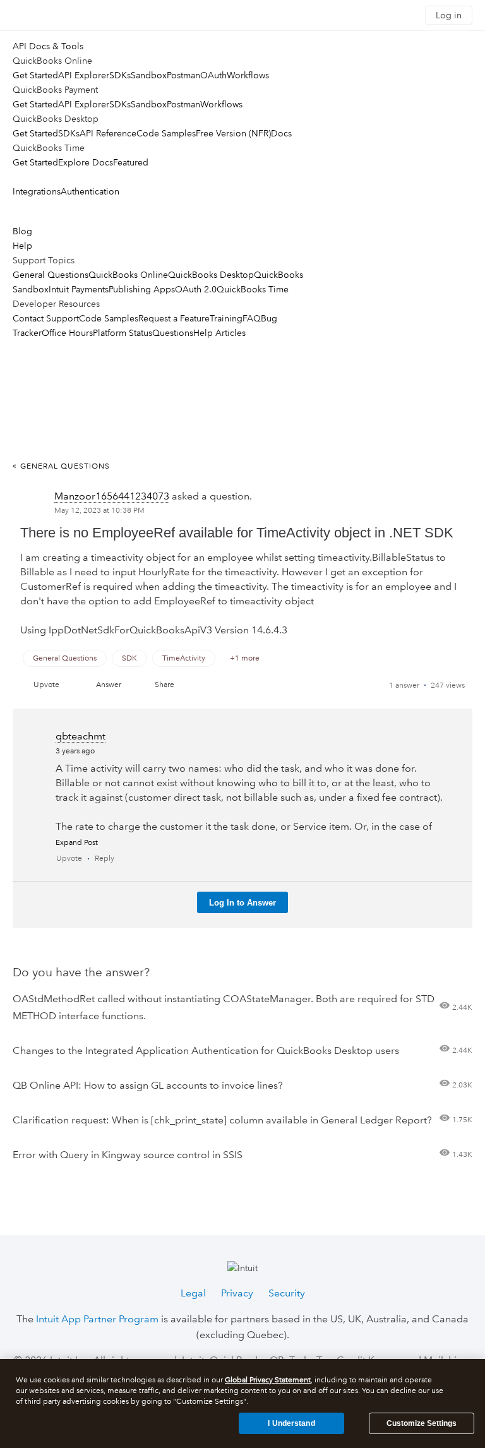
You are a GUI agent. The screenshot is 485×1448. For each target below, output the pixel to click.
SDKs (120, 75)
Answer (108, 685)
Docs (281, 133)
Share (164, 685)
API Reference (108, 133)
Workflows (248, 75)
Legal (193, 1293)
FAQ (251, 318)
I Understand (291, 1423)
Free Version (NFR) (233, 133)
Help (22, 245)
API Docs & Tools (48, 46)
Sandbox (149, 75)
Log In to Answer (242, 902)
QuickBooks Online (128, 274)
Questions (172, 332)
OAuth (213, 75)
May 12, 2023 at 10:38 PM (99, 510)
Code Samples (166, 133)
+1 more (245, 658)
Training (226, 318)
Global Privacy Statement (268, 1380)
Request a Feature (174, 318)
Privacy (237, 1293)
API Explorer (83, 75)
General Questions (50, 274)
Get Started (35, 75)
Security (286, 1293)
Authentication (90, 191)
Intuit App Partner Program (97, 1319)
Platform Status (122, 332)
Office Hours (67, 332)
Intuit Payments (79, 289)
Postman (183, 75)
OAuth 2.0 (196, 289)
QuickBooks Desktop (211, 274)
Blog (22, 231)
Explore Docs (85, 162)
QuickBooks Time (253, 289)
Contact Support (46, 318)
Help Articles (219, 332)
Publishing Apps (142, 289)
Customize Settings (421, 1423)
